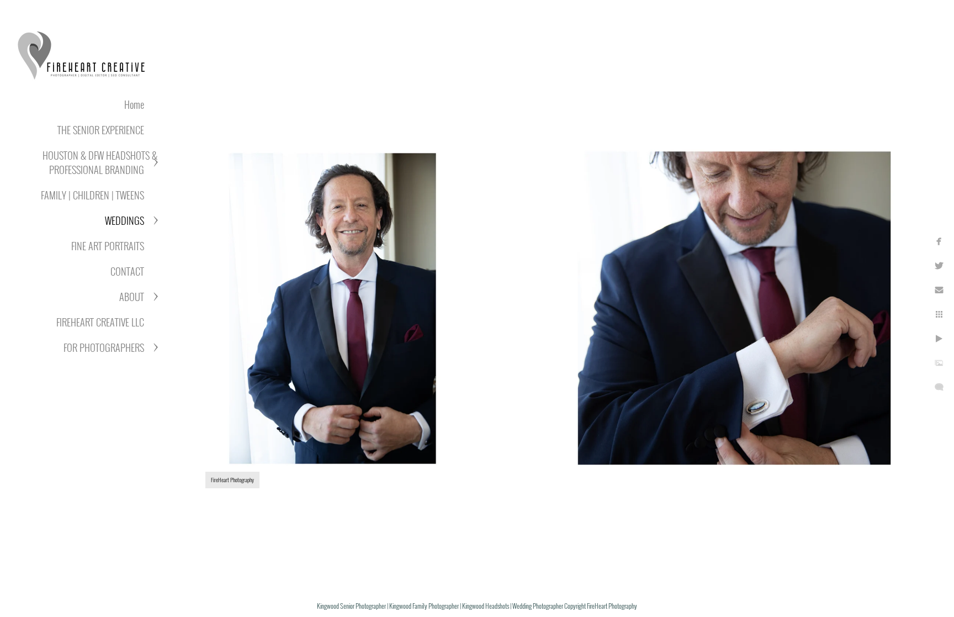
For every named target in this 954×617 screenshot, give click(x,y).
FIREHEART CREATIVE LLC (100, 322)
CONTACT (127, 271)
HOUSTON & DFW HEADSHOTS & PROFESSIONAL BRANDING (100, 162)
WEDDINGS (124, 220)
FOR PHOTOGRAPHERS (103, 347)
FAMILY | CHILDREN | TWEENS (92, 195)
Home (134, 104)
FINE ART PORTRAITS (107, 246)
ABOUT (131, 296)
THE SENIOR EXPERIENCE (100, 130)
